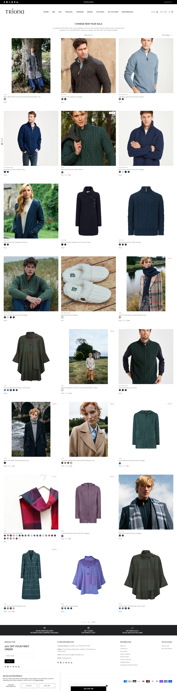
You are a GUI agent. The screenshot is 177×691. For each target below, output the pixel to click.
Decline (47, 685)
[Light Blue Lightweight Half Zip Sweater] (146, 65)
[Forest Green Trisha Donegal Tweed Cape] (146, 574)
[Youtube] (12, 2)
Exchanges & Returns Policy (129, 665)
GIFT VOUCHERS (113, 12)
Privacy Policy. (39, 680)
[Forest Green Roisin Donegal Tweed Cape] (31, 356)
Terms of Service (125, 659)
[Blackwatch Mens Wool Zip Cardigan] (146, 502)
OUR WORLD (100, 12)
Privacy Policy (124, 656)
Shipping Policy (125, 662)
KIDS (60, 12)
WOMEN (46, 12)
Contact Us (123, 648)
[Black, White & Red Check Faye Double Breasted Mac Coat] (31, 65)
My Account (165, 646)
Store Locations (125, 654)
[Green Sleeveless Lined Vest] (146, 356)
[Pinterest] (14, 2)
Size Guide (123, 651)
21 (89, 622)
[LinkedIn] (17, 2)
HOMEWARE (80, 12)
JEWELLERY (69, 12)
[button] (88, 688)
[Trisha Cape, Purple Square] (88, 574)
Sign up (9, 661)
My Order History (167, 648)
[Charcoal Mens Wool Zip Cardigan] (88, 65)
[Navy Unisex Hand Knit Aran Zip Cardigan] (146, 138)
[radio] (5, 99)
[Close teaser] (107, 686)
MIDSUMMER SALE (127, 12)
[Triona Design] (15, 12)
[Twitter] (4, 2)
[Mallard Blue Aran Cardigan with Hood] (31, 211)
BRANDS (90, 12)
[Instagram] (9, 2)
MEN (53, 12)
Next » (94, 622)
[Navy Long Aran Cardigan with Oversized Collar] (88, 211)
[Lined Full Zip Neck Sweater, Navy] (31, 138)
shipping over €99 (88, 2)
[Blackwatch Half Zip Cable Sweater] (146, 211)
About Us (123, 646)
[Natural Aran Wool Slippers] (88, 283)
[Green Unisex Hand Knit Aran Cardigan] (31, 283)
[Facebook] (7, 2)
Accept (29, 685)
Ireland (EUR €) (168, 2)
